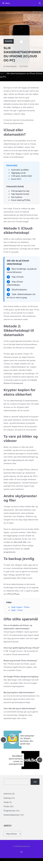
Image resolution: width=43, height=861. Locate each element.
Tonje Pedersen (11, 66)
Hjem (2, 73)
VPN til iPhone (13, 594)
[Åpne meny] (21, 851)
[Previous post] (3, 739)
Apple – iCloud (16, 610)
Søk (35, 781)
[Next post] (39, 760)
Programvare (9, 810)
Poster (8, 41)
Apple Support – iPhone (20, 607)
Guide (6, 802)
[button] (39, 3)
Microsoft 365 (20, 542)
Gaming (7, 798)
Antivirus (8, 793)
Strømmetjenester (12, 815)
